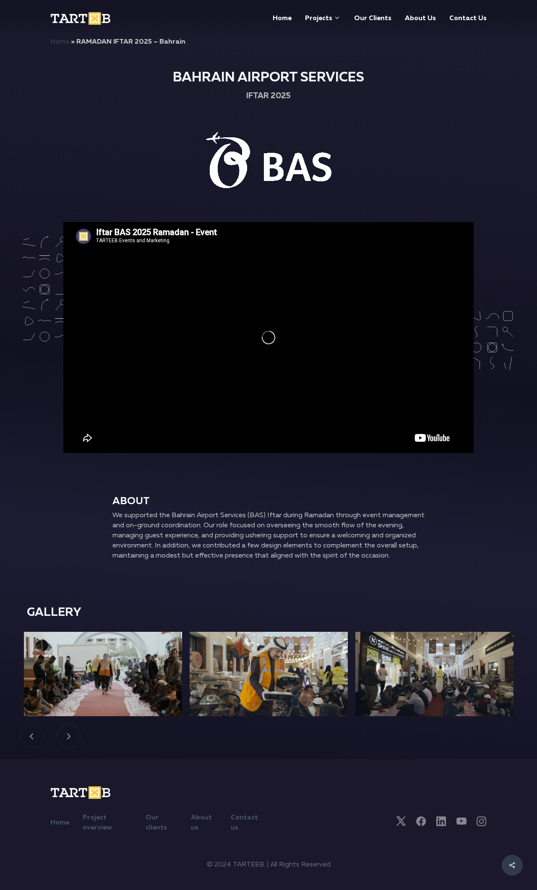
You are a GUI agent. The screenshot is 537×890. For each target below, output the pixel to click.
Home (59, 42)
